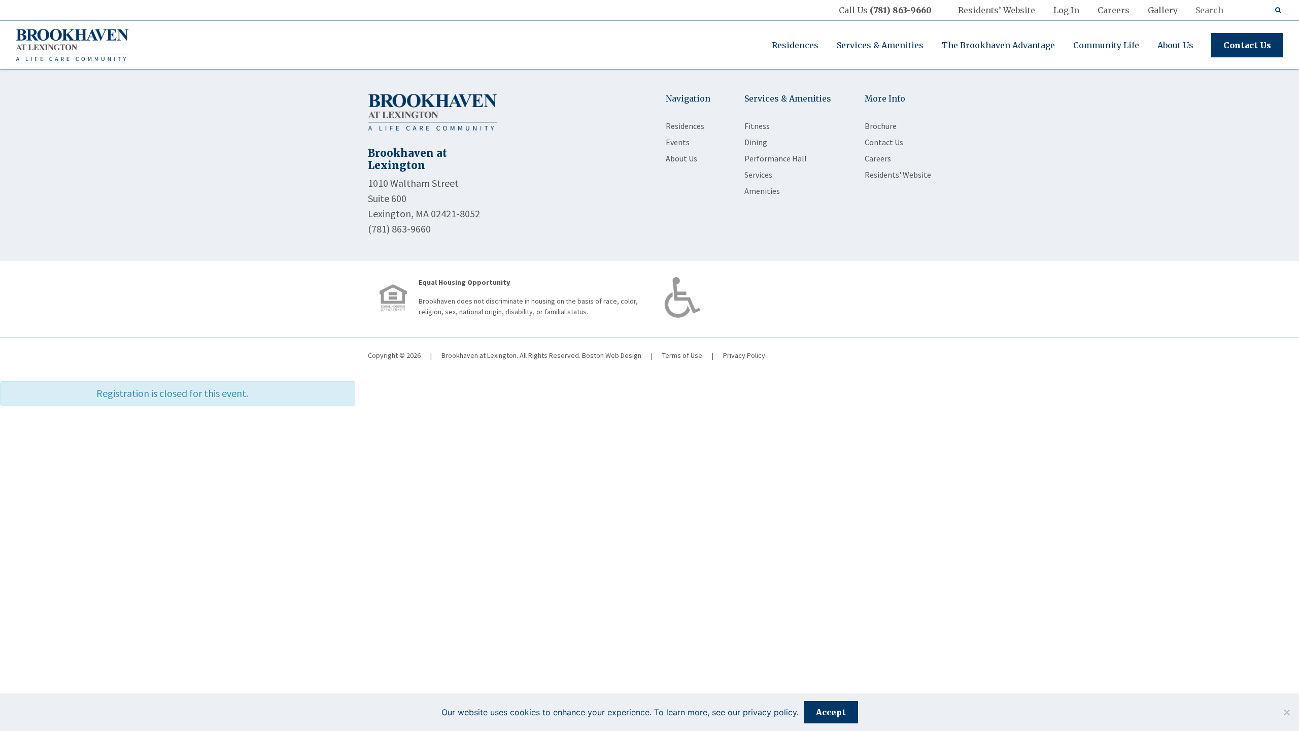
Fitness (757, 126)
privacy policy (770, 712)
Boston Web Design (611, 355)
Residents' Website (898, 175)
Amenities (762, 191)
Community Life (1106, 45)
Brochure (881, 126)
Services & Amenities (880, 45)
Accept (831, 712)
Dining (755, 142)
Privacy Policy (744, 355)
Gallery (1163, 10)
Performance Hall (775, 158)
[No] (1286, 712)
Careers (1114, 10)
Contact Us (1247, 45)
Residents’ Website (996, 10)
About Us (1175, 45)
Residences (795, 45)
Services (758, 175)
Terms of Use (682, 355)
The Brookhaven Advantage (998, 45)
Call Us (885, 10)
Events (678, 142)
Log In (1066, 10)
